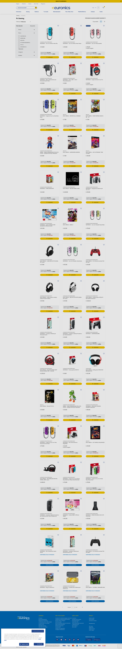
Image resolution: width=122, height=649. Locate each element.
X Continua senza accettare (37, 631)
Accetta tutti (39, 644)
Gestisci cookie (25, 644)
